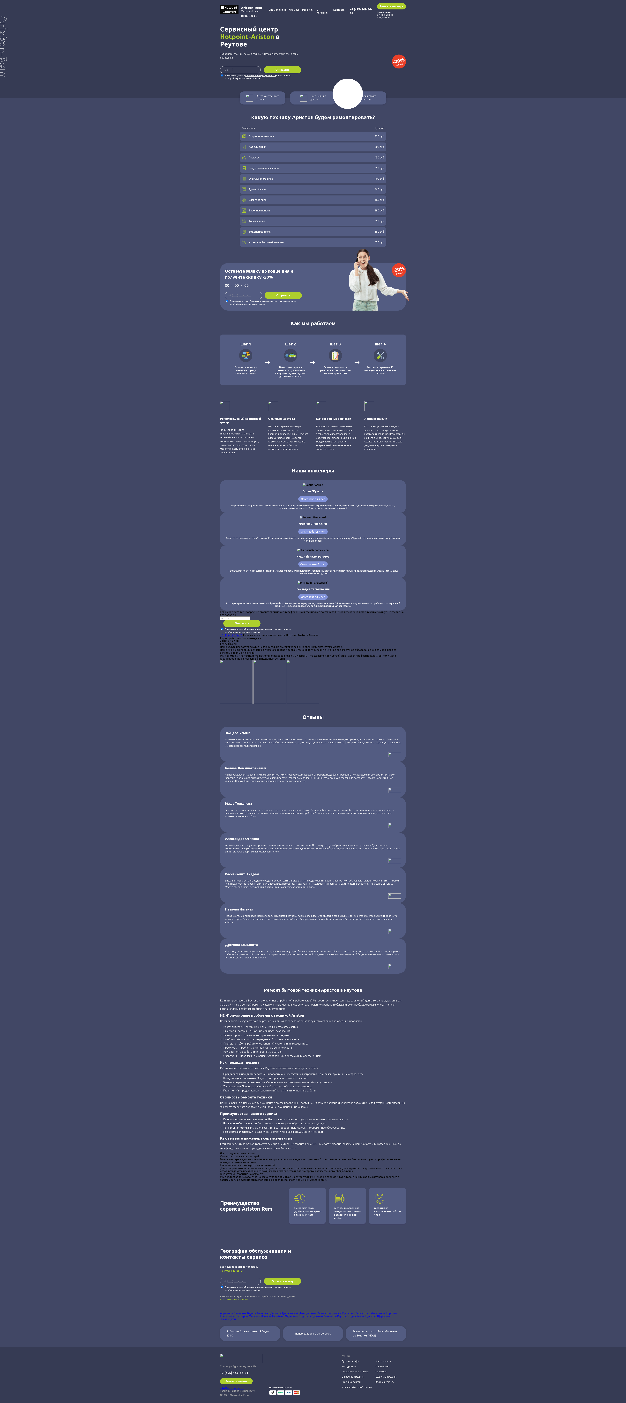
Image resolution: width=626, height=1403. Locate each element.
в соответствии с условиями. (234, 1299)
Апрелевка (226, 1313)
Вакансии (307, 9)
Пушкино (317, 1316)
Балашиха (240, 1313)
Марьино (254, 1316)
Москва (253, 16)
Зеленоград (363, 1313)
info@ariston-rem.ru (232, 1388)
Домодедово (307, 1313)
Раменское (330, 1316)
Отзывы (294, 9)
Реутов (341, 1316)
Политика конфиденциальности (237, 1391)
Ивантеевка (378, 1313)
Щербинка (383, 1316)
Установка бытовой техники (357, 1387)
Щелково (371, 1316)
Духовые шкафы (350, 1361)
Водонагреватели (384, 1382)
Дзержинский (290, 1313)
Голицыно (263, 1313)
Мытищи (266, 1316)
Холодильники (349, 1366)
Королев (391, 1313)
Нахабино (278, 1316)
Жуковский (348, 1313)
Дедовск (275, 1313)
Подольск (305, 1316)
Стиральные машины (353, 1376)
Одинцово (291, 1316)
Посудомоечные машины (355, 1371)
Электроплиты (383, 1361)
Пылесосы (381, 1371)
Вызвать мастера (391, 6)
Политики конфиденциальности (260, 76)
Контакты (339, 9)
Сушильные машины (386, 1376)
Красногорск (228, 1316)
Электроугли (228, 1319)
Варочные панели (351, 1382)
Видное (251, 1313)
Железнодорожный (329, 1313)
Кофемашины (382, 1366)
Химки (360, 1316)
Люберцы (242, 1316)
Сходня (351, 1316)
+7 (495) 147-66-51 (231, 635)
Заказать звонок (236, 1381)
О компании (322, 11)
